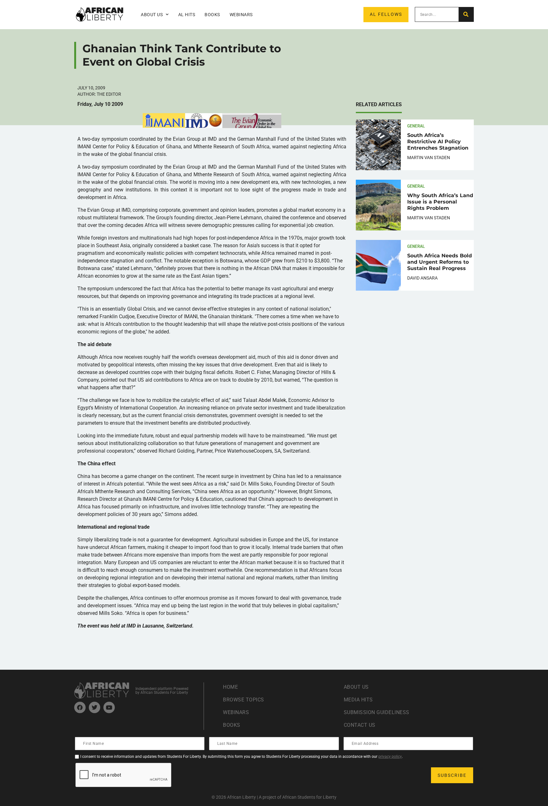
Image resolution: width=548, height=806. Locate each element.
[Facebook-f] (80, 707)
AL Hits (186, 14)
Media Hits (358, 700)
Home (230, 687)
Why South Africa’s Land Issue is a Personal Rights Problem (440, 201)
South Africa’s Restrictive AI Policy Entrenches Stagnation (437, 141)
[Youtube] (109, 707)
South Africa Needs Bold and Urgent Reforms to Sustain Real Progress (439, 262)
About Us (356, 687)
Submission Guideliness (376, 712)
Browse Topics (243, 700)
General (416, 126)
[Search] (466, 14)
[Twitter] (94, 707)
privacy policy (390, 756)
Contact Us (359, 725)
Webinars (241, 14)
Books (212, 14)
